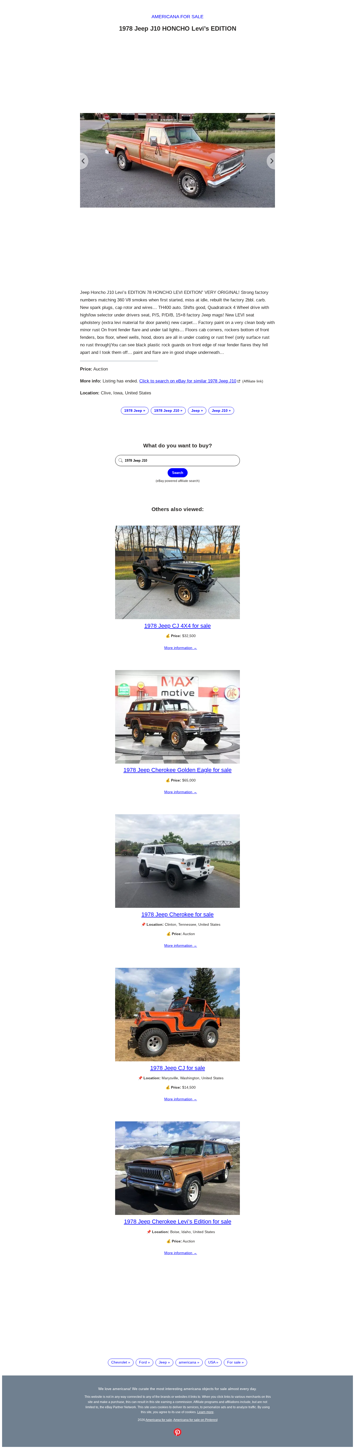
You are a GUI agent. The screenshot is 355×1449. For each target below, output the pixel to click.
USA (211, 1362)
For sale (234, 1362)
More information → (180, 648)
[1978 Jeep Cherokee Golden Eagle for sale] (177, 762)
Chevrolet (119, 1362)
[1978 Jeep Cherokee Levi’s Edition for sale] (177, 1214)
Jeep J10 (220, 410)
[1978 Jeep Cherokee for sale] (177, 906)
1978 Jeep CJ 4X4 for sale (177, 626)
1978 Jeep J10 (166, 410)
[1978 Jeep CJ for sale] (177, 1060)
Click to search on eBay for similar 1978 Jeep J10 (187, 381)
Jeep (195, 410)
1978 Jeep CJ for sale (177, 1068)
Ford (143, 1362)
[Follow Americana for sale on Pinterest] (177, 1435)
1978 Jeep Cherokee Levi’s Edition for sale (177, 1221)
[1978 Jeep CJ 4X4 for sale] (177, 618)
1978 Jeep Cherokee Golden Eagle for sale (177, 770)
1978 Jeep (133, 410)
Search (177, 473)
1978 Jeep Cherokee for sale (177, 914)
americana (187, 1362)
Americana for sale (177, 16)
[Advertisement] (177, 73)
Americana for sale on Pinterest (195, 1419)
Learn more (205, 1412)
